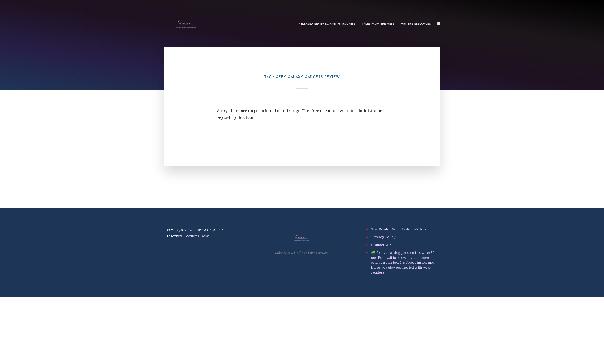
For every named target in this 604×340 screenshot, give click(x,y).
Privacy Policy (383, 237)
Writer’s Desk (197, 236)
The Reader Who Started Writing (399, 229)
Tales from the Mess (378, 24)
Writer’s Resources (416, 24)
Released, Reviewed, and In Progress (327, 24)
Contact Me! (381, 245)
